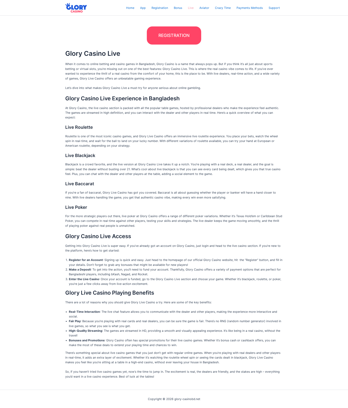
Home (130, 8)
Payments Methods (250, 8)
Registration (160, 8)
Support (274, 8)
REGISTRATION (174, 35)
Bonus (178, 8)
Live (191, 8)
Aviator (204, 8)
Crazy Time (223, 8)
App (143, 8)
